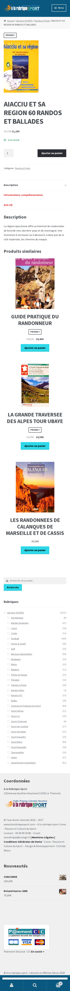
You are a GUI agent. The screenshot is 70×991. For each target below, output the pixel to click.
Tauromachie (17, 752)
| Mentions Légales (42, 837)
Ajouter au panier (52, 153)
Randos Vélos (17, 690)
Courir (14, 628)
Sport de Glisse (18, 731)
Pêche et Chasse (19, 674)
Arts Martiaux (17, 617)
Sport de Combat (19, 726)
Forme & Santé (18, 643)
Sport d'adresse (19, 721)
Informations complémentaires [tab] (23, 195)
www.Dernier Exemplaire (23, 762)
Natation (15, 669)
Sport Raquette (18, 747)
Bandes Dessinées (20, 623)
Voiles (14, 757)
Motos (14, 664)
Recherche (13, 587)
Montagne (16, 659)
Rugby (14, 700)
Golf (13, 648)
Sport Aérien (17, 711)
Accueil (10, 20)
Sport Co (15, 716)
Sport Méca (16, 742)
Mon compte (11, 985)
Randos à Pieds (41, 20)
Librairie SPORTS (24, 20)
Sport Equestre (18, 737)
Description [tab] (11, 185)
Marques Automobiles (21, 654)
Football (15, 638)
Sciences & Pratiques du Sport (26, 705)
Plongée (15, 679)
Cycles (14, 633)
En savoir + (37, 951)
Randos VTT (16, 695)
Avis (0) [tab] (8, 205)
